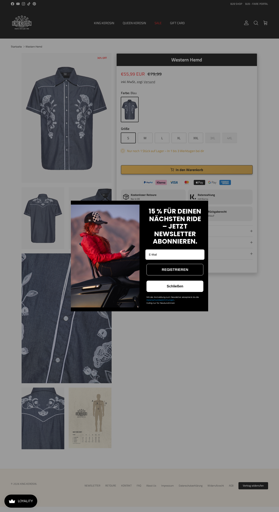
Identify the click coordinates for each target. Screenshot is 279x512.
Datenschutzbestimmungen (160, 300)
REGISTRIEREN (175, 269)
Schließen (175, 286)
